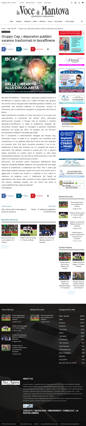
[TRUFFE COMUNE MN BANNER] (71, 54)
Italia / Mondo (58, 21)
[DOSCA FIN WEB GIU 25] (71, 92)
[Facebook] (71, 2)
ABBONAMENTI (54, 410)
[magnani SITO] (71, 65)
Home (22, 2)
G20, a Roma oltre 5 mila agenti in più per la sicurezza (14, 210)
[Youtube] (82, 2)
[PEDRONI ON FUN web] (71, 103)
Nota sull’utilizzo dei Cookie (49, 424)
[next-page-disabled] (6, 246)
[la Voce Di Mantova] (43, 12)
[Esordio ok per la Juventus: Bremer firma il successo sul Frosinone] (63, 235)
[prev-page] (3, 246)
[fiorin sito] (71, 166)
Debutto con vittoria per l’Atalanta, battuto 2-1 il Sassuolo (47, 240)
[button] (81, 22)
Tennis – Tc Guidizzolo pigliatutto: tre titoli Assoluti (43, 210)
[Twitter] (79, 2)
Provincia (27, 21)
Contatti (39, 2)
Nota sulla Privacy (26, 424)
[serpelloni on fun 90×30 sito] (71, 188)
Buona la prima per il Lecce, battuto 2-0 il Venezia (8, 240)
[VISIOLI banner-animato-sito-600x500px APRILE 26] (71, 151)
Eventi (34, 21)
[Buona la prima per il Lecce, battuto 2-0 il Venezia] (10, 230)
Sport (49, 21)
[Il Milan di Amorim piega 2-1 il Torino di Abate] (28, 230)
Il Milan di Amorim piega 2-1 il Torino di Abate (78, 264)
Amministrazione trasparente (69, 424)
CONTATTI (28, 410)
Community (47, 2)
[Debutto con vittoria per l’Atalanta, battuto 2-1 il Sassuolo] (47, 230)
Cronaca (18, 21)
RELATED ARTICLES (10, 220)
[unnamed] (71, 177)
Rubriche (42, 21)
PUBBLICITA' (68, 410)
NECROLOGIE (40, 410)
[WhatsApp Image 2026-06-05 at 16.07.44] (71, 127)
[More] (48, 49)
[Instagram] (75, 2)
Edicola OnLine (30, 2)
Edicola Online (70, 21)
